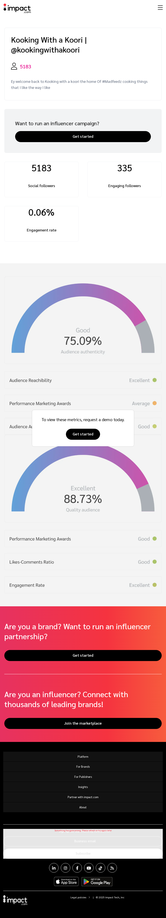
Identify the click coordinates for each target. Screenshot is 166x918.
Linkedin (53, 867)
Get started (83, 136)
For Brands (83, 766)
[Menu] (160, 7)
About (83, 807)
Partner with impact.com (83, 797)
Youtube (88, 867)
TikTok (100, 867)
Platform (83, 756)
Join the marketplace (83, 723)
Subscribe (83, 853)
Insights (83, 787)
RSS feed (112, 867)
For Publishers (83, 776)
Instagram (65, 867)
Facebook (77, 867)
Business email (85, 841)
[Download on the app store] (66, 881)
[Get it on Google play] (97, 881)
